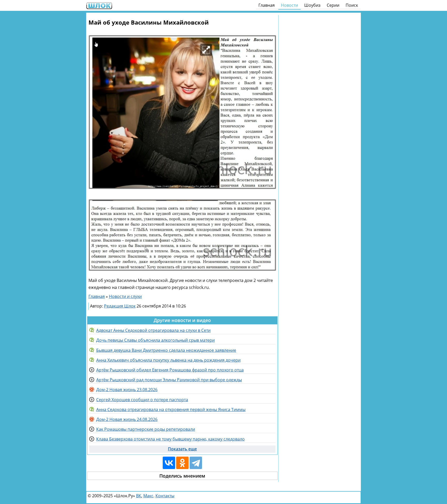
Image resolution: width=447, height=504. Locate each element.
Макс (148, 496)
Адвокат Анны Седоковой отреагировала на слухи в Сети (153, 330)
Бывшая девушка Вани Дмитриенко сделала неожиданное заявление (166, 350)
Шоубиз (312, 5)
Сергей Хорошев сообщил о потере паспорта (142, 400)
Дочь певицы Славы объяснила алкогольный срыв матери (155, 340)
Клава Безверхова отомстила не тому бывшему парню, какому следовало (170, 439)
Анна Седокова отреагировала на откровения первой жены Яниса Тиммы (170, 409)
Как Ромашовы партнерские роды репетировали (145, 429)
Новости (289, 5)
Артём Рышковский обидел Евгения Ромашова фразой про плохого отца (170, 370)
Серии (333, 5)
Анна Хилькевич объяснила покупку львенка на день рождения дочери (168, 360)
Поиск (352, 5)
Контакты (164, 496)
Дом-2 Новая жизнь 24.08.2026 (127, 419)
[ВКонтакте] (169, 463)
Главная (266, 5)
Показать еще (182, 449)
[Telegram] (196, 463)
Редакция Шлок (120, 306)
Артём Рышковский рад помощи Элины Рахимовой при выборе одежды (169, 380)
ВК (138, 496)
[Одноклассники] (182, 463)
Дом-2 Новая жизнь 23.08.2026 (127, 389)
